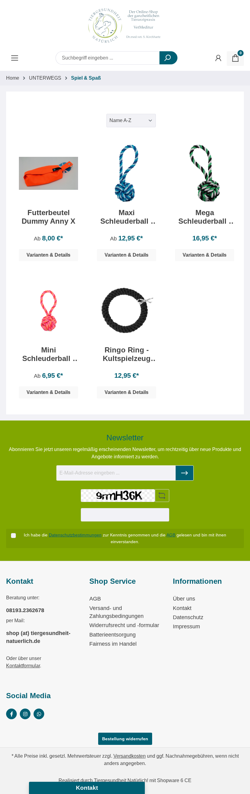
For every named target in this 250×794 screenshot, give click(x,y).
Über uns (184, 599)
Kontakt (182, 608)
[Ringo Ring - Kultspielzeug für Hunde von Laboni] (126, 310)
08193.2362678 (25, 610)
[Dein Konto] (218, 58)
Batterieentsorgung (112, 635)
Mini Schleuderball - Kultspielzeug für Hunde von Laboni (48, 354)
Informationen (197, 581)
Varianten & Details (48, 255)
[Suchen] (168, 57)
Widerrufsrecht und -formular (124, 625)
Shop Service (112, 581)
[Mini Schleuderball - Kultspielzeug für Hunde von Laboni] (48, 310)
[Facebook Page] (11, 714)
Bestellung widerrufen (125, 738)
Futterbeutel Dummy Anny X (48, 216)
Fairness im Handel (113, 644)
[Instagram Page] (25, 714)
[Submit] (184, 473)
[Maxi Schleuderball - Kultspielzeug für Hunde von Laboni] (126, 173)
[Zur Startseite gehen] (125, 25)
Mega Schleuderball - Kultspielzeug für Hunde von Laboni (204, 217)
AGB (170, 534)
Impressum (186, 626)
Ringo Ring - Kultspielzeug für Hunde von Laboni (127, 354)
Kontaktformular (23, 665)
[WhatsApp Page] (39, 714)
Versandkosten (129, 756)
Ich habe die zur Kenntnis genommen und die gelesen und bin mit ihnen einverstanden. (125, 538)
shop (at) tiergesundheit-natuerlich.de (38, 637)
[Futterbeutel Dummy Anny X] (48, 173)
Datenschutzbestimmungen (75, 534)
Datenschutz (188, 617)
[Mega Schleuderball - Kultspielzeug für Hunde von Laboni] (204, 173)
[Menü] (14, 58)
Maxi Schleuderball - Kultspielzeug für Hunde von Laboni (126, 217)
